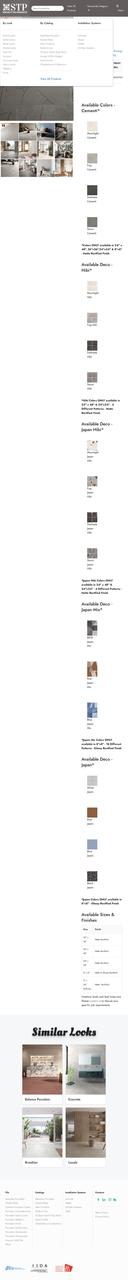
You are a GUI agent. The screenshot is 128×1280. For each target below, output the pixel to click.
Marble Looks (9, 48)
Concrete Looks (10, 60)
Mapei (81, 39)
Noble (81, 43)
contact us (95, 1001)
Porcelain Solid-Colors (16, 1227)
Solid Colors (9, 39)
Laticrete (82, 35)
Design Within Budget (51, 56)
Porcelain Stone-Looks (16, 1232)
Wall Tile (7, 52)
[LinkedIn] (104, 1199)
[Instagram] (109, 1199)
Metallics (7, 68)
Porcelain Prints (13, 1223)
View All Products (71, 8)
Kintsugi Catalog (114, 53)
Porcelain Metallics (14, 1219)
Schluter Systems (86, 48)
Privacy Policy (102, 1216)
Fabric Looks (9, 64)
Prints (5, 72)
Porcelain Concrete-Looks (17, 1211)
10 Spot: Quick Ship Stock (53, 52)
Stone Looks (9, 43)
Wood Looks (9, 35)
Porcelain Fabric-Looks (16, 1215)
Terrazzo (7, 56)
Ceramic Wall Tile (14, 1240)
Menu (120, 10)
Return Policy (101, 1212)
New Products (47, 43)
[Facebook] (98, 1199)
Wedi (68, 1211)
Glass (8, 1244)
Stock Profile (46, 60)
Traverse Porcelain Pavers (18, 1207)
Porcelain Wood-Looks (16, 1236)
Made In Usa (46, 48)
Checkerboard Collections (53, 64)
